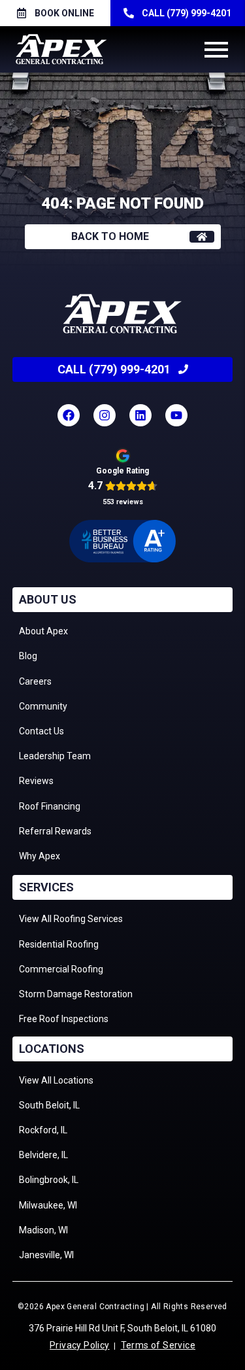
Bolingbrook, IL (48, 1179)
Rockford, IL (43, 1130)
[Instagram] (104, 415)
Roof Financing (49, 806)
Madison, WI (43, 1230)
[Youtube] (176, 415)
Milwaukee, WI (48, 1205)
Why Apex (39, 856)
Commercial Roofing (61, 969)
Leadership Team (55, 756)
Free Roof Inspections (63, 1019)
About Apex (43, 631)
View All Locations (56, 1080)
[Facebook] (68, 415)
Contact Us (41, 731)
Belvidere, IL (43, 1155)
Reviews (36, 781)
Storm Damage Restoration (76, 994)
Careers (35, 681)
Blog (28, 656)
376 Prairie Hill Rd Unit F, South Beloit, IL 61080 (122, 1328)
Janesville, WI (46, 1255)
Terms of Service (158, 1345)
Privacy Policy (80, 1345)
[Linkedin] (140, 415)
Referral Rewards (55, 831)
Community (43, 706)
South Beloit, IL (49, 1105)
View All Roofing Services (71, 919)
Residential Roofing (59, 944)
